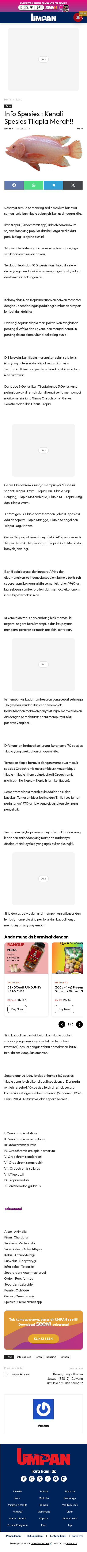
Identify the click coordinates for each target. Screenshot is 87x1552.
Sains (19, 99)
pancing (51, 1356)
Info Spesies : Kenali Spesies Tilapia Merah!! (38, 117)
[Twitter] (40, 1479)
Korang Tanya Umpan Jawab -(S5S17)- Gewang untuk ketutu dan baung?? (65, 1378)
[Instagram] (32, 1479)
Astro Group (72, 1543)
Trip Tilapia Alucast (17, 1374)
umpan (65, 1356)
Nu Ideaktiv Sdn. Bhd (40, 1543)
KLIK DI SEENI (43, 1338)
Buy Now (17, 1009)
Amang (8, 128)
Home (8, 99)
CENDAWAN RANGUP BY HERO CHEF (24, 989)
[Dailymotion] (64, 1479)
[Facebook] (24, 1479)
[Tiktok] (48, 1479)
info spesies (24, 1356)
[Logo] (43, 1456)
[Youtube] (56, 1479)
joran (39, 1356)
